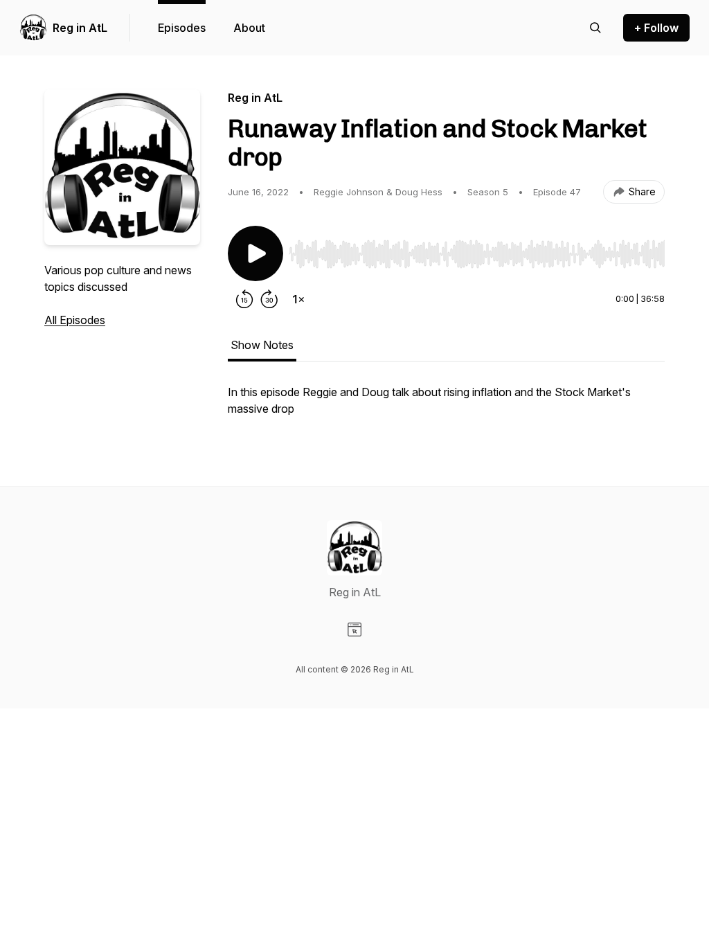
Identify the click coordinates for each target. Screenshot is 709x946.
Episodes (182, 28)
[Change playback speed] (298, 299)
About (249, 28)
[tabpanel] (446, 407)
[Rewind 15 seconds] (244, 299)
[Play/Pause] (255, 253)
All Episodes (74, 320)
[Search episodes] (595, 27)
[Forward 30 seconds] (269, 299)
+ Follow (656, 28)
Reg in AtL (80, 28)
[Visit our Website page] (354, 629)
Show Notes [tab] (262, 345)
